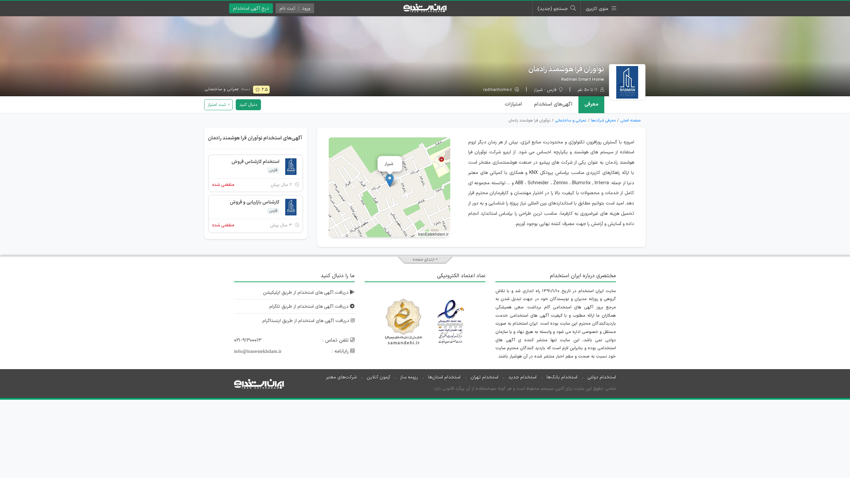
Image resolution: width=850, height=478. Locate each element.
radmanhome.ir (498, 90)
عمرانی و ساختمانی (222, 89)
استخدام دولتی (601, 377)
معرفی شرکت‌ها (603, 120)
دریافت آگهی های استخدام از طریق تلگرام (309, 306)
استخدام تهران (484, 377)
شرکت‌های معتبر (341, 377)
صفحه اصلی (630, 120)
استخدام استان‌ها (444, 377)
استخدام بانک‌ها (562, 377)
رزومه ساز (409, 377)
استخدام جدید (522, 377)
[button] (389, 180)
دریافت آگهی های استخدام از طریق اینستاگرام (306, 320)
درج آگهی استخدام (251, 8)
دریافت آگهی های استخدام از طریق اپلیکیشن (306, 292)
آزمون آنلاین (378, 377)
